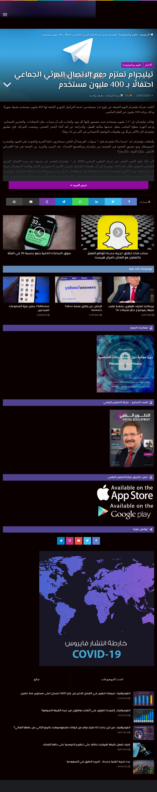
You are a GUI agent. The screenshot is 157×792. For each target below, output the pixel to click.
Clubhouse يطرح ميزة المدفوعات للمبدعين (29, 308)
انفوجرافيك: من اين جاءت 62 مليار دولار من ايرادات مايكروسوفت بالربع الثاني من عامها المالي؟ (72, 727)
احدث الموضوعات (112, 679)
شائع (37, 679)
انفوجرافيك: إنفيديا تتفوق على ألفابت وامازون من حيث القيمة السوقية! (86, 710)
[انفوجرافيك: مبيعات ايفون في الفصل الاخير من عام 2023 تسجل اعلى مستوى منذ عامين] (143, 699)
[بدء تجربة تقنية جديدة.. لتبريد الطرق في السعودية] (143, 767)
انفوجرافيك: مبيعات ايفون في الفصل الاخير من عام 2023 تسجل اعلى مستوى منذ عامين (75, 693)
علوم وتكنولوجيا (128, 34)
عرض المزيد (79, 185)
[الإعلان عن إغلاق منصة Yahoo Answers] (78, 289)
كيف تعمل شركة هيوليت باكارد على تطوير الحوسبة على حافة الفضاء (86, 745)
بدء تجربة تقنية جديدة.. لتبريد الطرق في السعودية (98, 762)
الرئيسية (145, 34)
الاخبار (148, 64)
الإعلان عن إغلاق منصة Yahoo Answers (83, 308)
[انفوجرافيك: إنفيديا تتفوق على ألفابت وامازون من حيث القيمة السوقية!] (143, 716)
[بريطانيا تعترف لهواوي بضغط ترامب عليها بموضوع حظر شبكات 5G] (131, 289)
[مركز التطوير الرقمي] (78, 14)
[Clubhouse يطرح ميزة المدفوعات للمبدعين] (26, 289)
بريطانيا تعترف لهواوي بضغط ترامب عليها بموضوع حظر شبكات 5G (131, 308)
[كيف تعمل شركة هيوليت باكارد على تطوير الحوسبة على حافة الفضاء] (143, 750)
